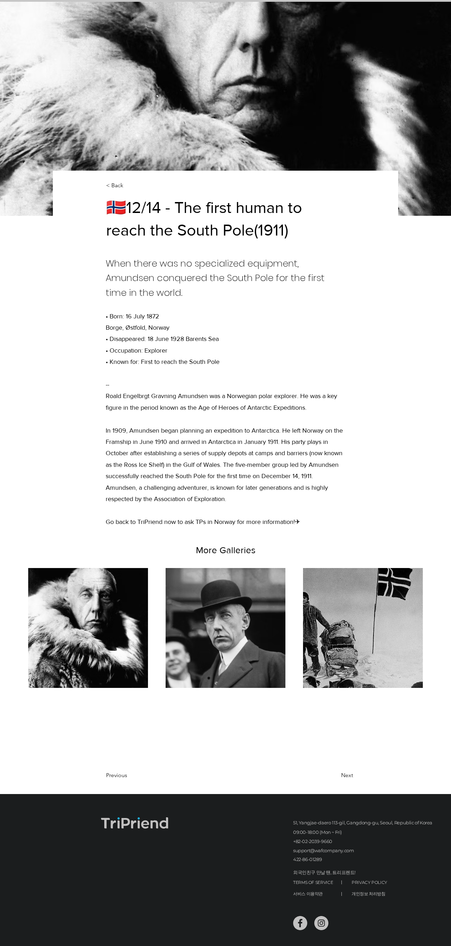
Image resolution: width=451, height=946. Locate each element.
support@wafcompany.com (323, 850)
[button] (129, 186)
